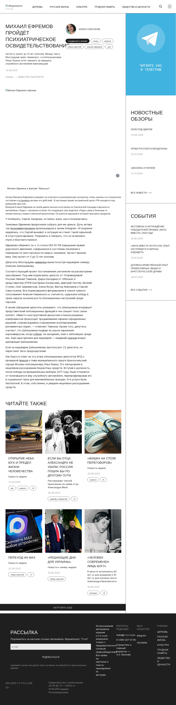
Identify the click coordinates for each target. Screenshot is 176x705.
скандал (72, 338)
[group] (151, 137)
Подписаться (50, 657)
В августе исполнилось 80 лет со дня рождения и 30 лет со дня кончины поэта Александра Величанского (102, 576)
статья (95, 41)
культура (93, 593)
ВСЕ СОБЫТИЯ (139, 290)
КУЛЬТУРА (81, 7)
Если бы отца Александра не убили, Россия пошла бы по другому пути (60, 467)
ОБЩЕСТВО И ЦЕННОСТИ (136, 7)
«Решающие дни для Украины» (62, 560)
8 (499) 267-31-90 (126, 639)
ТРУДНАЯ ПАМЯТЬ (104, 7)
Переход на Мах (21, 557)
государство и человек (77, 41)
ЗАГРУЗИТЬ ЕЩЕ (62, 608)
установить (24, 200)
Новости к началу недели (62, 567)
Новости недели (17, 476)
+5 (103, 480)
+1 (31, 575)
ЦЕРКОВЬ (37, 7)
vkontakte (142, 642)
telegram (141, 635)
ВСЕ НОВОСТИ (139, 193)
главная (9, 77)
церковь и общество (58, 499)
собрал (37, 334)
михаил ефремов (94, 47)
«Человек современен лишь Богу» (98, 562)
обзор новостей (74, 47)
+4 (104, 593)
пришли (23, 360)
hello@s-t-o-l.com (125, 635)
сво (12, 488)
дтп (109, 47)
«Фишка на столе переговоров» (101, 460)
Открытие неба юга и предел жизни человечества (21, 465)
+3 (74, 499)
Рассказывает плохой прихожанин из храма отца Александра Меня (63, 484)
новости (107, 41)
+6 (33, 488)
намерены (41, 262)
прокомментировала (22, 228)
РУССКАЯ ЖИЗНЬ (59, 7)
